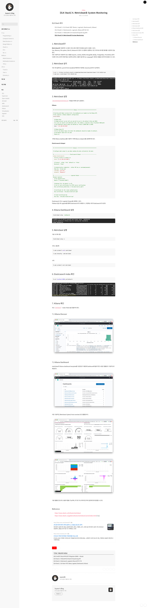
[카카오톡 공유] (107, 569)
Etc (4, 52)
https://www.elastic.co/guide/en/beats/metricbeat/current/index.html (75, 516)
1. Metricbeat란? (59, 43)
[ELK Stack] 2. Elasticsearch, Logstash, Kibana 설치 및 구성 (72, 30)
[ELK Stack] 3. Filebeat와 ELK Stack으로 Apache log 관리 (71, 32)
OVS (3, 116)
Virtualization (5, 111)
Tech (5, 72)
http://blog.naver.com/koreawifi (62, 522)
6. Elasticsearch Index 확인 (63, 274)
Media (4, 55)
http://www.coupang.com (60, 533)
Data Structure (7, 41)
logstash (4, 113)
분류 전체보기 (6, 29)
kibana (4, 108)
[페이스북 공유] (110, 569)
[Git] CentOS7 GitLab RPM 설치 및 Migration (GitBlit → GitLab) (68, 556)
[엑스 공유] (113, 569)
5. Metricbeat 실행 (59, 230)
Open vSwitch (5, 98)
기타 (4, 64)
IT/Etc (83, 10)
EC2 (3, 93)
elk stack (4, 101)
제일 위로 (145, 605)
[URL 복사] (104, 569)
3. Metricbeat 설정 (59, 96)
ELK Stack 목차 (57, 23)
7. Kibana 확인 (58, 303)
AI (4, 50)
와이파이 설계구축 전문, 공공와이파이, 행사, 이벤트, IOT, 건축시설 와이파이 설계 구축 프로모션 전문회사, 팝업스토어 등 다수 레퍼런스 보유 (78, 527)
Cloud (5, 47)
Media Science (7, 58)
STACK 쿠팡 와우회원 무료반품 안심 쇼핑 (66, 536)
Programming (7, 36)
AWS (3, 103)
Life (3, 67)
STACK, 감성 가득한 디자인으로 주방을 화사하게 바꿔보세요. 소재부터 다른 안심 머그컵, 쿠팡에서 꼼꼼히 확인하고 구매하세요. (83, 539)
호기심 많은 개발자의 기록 (60, 590)
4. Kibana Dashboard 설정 (63, 209)
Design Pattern (7, 44)
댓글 (53, 569)
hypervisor (5, 96)
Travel (5, 69)
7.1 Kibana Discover (59, 314)
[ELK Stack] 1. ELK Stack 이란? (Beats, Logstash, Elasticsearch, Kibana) (76, 27)
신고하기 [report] (56, 569)
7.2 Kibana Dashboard (60, 362)
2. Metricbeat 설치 (59, 63)
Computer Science (8, 38)
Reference (56, 509)
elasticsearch (5, 106)
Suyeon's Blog (9, 13)
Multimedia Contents (9, 61)
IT (3, 33)
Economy (6, 75)
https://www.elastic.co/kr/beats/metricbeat (68, 513)
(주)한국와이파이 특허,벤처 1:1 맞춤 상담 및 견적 (68, 525)
